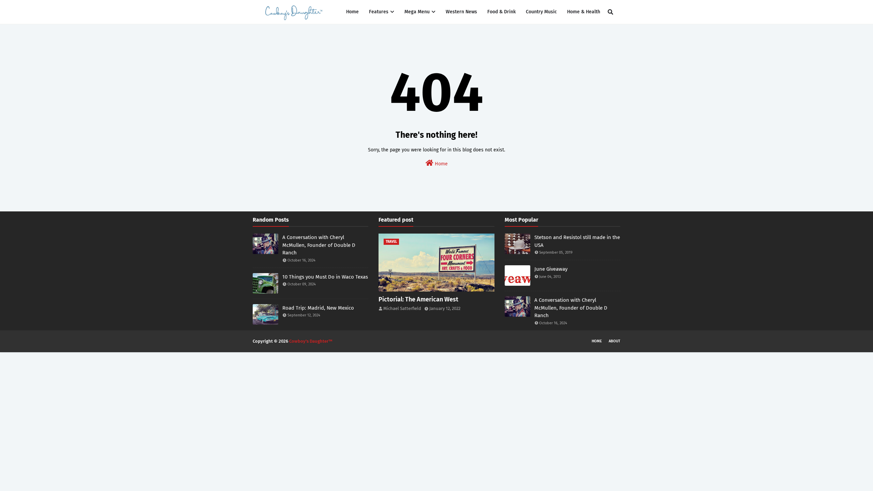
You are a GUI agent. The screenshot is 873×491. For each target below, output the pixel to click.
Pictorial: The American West (418, 299)
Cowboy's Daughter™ (310, 341)
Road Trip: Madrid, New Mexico (318, 308)
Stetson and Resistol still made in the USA (577, 241)
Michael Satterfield (402, 308)
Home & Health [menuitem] (583, 12)
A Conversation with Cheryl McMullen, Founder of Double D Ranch (318, 245)
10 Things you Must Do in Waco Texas (325, 277)
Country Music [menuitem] (541, 12)
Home (440, 164)
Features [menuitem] (378, 12)
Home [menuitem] (352, 12)
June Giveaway (550, 269)
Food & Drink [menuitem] (501, 12)
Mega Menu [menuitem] (417, 12)
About (614, 341)
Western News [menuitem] (461, 12)
